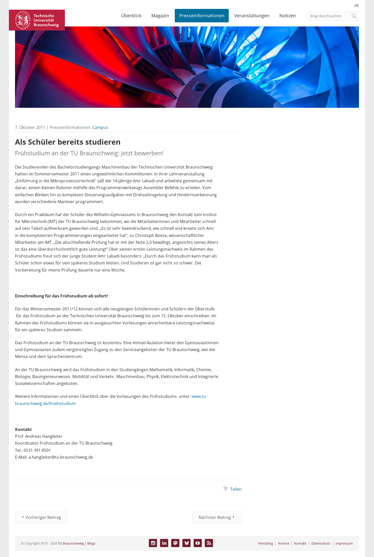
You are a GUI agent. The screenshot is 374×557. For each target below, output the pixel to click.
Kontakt (300, 543)
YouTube (198, 543)
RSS (209, 543)
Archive (283, 543)
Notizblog (265, 543)
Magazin (160, 15)
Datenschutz (320, 543)
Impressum (344, 543)
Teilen (235, 489)
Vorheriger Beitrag (43, 517)
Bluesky (186, 543)
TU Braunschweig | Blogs (76, 543)
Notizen (287, 15)
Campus (100, 127)
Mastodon (175, 543)
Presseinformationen (201, 15)
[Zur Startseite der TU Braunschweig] (37, 19)
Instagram (153, 543)
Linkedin (164, 543)
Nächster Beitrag (215, 517)
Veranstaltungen (251, 15)
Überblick (131, 15)
